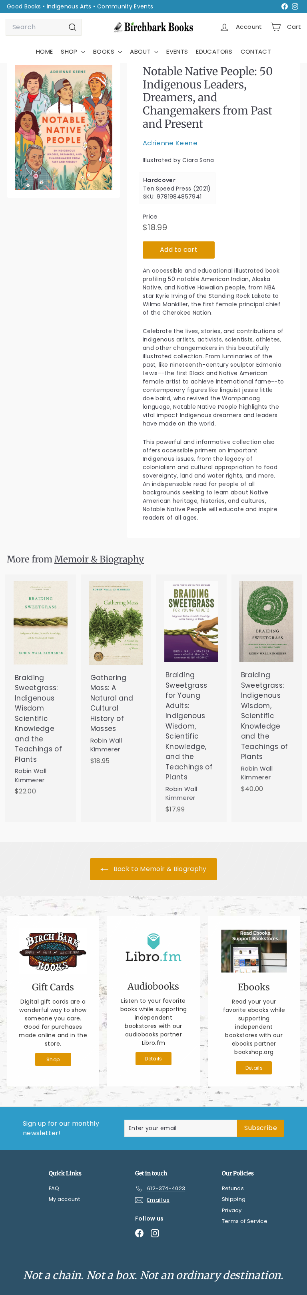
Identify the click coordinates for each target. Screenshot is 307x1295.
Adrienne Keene (170, 143)
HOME (44, 51)
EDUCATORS (214, 51)
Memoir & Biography (99, 559)
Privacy (231, 1210)
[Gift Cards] (53, 951)
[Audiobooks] (153, 950)
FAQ (54, 1188)
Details (153, 1058)
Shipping (234, 1199)
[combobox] (44, 27)
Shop (53, 1059)
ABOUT (141, 51)
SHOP (70, 51)
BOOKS (104, 51)
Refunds (233, 1188)
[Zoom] (63, 127)
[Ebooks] (254, 951)
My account (64, 1199)
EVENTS (177, 51)
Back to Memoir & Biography (159, 868)
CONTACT (256, 51)
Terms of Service (245, 1221)
